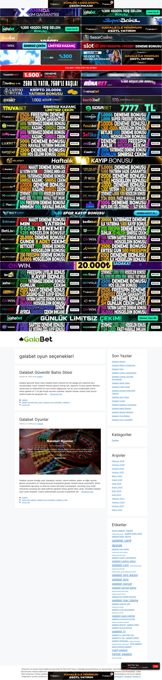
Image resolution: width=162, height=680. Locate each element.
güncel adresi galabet (121, 647)
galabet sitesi (133, 625)
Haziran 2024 (118, 506)
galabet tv (66, 402)
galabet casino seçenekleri (124, 558)
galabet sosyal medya (122, 628)
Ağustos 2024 (118, 499)
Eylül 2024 (116, 495)
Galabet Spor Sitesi (120, 397)
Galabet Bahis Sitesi (121, 383)
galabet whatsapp (120, 641)
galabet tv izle (118, 638)
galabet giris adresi (125, 575)
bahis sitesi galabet (29, 500)
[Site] (40, 116)
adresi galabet (118, 530)
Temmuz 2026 (118, 465)
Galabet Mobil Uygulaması (123, 365)
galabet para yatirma (118, 612)
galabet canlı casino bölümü (120, 552)
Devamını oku (56, 394)
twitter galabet (122, 654)
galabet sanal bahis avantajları (120, 622)
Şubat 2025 (117, 480)
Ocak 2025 (116, 484)
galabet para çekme (123, 615)
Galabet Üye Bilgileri (121, 416)
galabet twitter (132, 638)
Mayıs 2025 (117, 476)
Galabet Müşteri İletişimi (122, 412)
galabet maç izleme (125, 600)
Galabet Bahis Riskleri (121, 408)
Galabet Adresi (118, 362)
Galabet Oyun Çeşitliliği (122, 420)
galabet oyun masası (117, 607)
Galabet (25, 400)
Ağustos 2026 (118, 461)
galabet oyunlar (62, 500)
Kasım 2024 (117, 487)
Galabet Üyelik (118, 401)
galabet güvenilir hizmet (118, 594)
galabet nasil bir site (121, 604)
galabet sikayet (119, 625)
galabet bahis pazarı (117, 534)
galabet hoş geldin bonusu (124, 596)
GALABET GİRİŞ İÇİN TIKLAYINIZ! (81, 68)
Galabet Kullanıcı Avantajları (124, 405)
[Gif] (81, 161)
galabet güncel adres (124, 587)
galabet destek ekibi (136, 565)
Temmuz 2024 (118, 502)
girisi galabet (136, 644)
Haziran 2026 (118, 469)
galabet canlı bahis (120, 549)
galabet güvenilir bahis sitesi (32, 402)
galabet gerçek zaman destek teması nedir (124, 571)
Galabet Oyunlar (34, 419)
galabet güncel (122, 583)
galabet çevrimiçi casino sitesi (120, 644)
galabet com (120, 565)
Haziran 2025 (118, 472)
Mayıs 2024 (117, 510)
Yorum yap (26, 405)
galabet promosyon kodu (123, 619)
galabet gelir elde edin (118, 569)
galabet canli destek (121, 543)
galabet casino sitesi (124, 561)
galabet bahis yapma (121, 536)
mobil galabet (120, 650)
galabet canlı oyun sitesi (119, 555)
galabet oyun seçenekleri (53, 402)
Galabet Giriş (118, 369)
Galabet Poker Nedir (121, 387)
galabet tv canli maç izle (123, 635)
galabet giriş (120, 579)
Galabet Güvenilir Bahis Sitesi (45, 372)
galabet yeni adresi (134, 641)
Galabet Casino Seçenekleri (124, 373)
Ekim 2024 (116, 491)
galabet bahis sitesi (133, 533)
